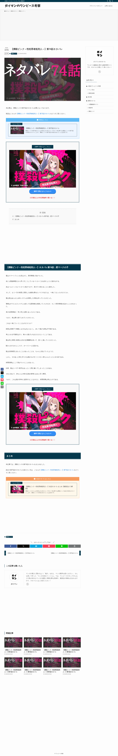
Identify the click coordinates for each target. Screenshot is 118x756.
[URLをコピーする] (74, 546)
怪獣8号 (90, 107)
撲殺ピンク (14, 53)
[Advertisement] (59, 26)
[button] (10, 546)
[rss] (110, 1)
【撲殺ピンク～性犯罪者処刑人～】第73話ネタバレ (33, 113)
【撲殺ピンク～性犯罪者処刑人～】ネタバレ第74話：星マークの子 (37, 216)
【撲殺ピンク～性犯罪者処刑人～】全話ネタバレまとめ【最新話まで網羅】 (49, 487)
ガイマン (14, 584)
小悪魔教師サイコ (93, 104)
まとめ (17, 219)
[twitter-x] (107, 1)
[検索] (112, 1)
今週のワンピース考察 (94, 86)
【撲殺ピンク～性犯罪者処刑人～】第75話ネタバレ (57, 470)
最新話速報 (91, 93)
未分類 (90, 97)
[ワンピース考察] (22, 6)
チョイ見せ (91, 89)
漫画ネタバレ (92, 100)
